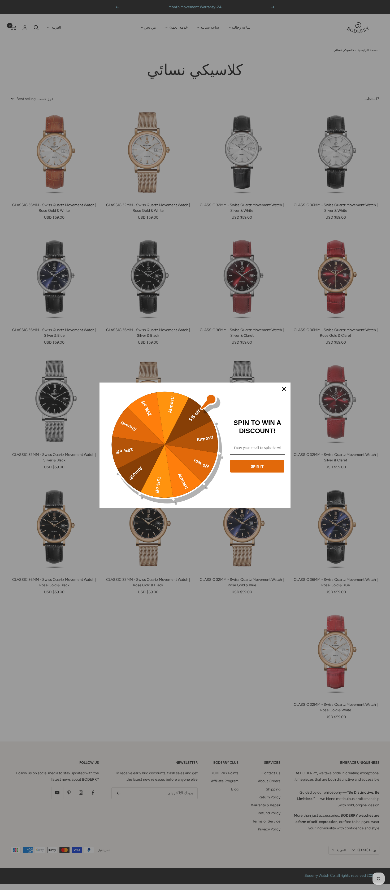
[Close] (284, 389)
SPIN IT (257, 466)
